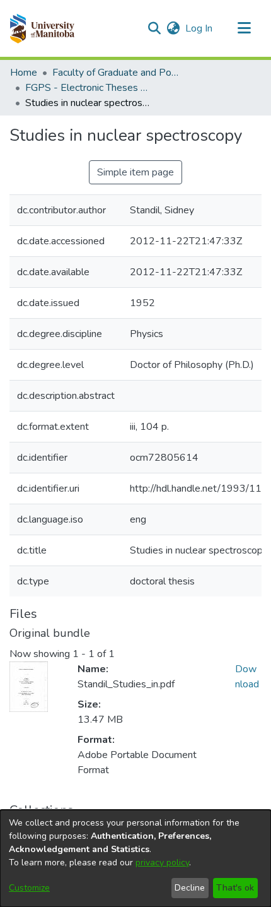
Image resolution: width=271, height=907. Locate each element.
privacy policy (162, 862)
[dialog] (135, 858)
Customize (29, 888)
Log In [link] (199, 28)
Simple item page (135, 172)
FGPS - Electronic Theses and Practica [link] (88, 88)
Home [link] (23, 73)
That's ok (235, 888)
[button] (41, 28)
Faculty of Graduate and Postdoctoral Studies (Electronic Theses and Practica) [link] (115, 73)
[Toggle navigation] (244, 28)
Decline (190, 888)
